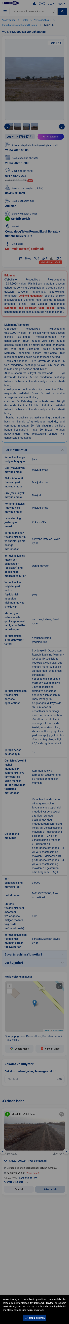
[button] (34, 1318)
